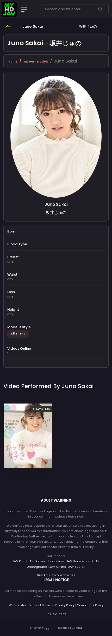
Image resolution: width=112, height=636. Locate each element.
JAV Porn (19, 561)
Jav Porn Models (35, 62)
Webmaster (17, 605)
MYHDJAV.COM (70, 628)
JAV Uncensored (78, 561)
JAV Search (76, 567)
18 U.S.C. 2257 (56, 614)
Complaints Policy (90, 605)
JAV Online (57, 567)
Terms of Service (40, 605)
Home (12, 62)
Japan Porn (55, 561)
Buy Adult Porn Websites (55, 575)
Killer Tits (18, 334)
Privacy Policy (64, 605)
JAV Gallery (36, 561)
